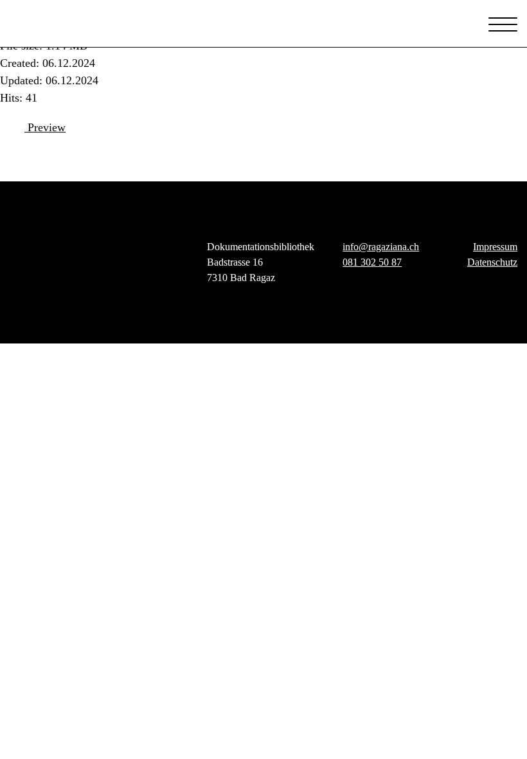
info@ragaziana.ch (381, 246)
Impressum (495, 246)
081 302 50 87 (372, 262)
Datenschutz (492, 262)
